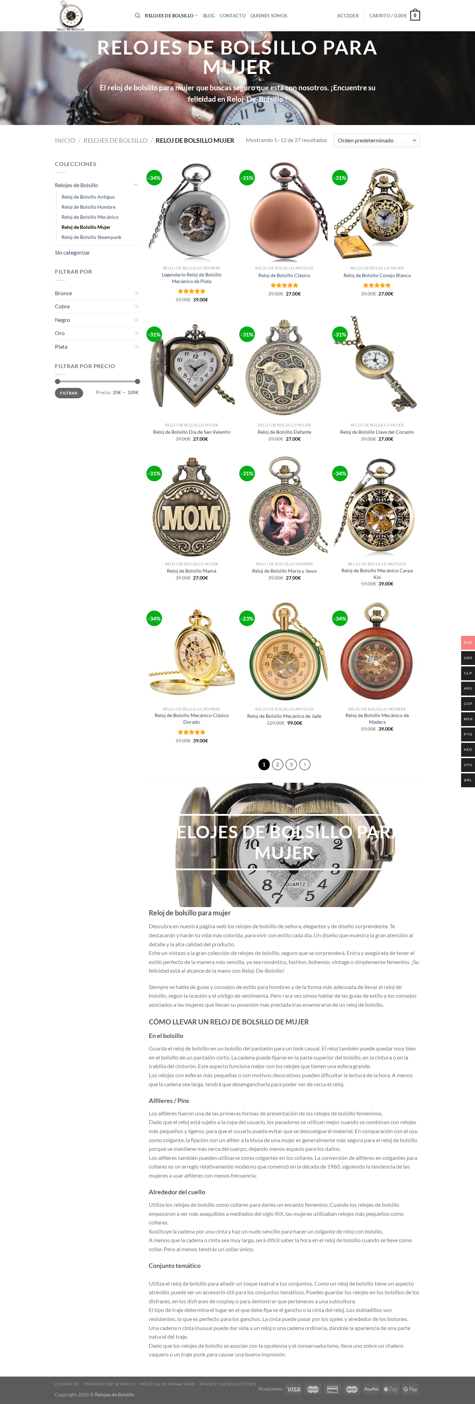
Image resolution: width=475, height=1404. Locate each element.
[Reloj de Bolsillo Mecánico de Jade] (284, 651)
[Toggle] (135, 185)
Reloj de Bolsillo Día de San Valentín (192, 432)
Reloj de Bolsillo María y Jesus (284, 571)
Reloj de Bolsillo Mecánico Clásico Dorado (192, 718)
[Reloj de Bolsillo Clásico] (284, 210)
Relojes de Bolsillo (169, 15)
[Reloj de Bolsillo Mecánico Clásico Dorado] (192, 651)
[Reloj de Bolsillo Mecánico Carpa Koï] (377, 506)
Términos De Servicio (109, 1384)
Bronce (63, 293)
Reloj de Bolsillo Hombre (88, 207)
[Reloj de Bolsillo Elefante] (284, 367)
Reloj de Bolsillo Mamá (191, 571)
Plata (61, 346)
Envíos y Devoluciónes (228, 1384)
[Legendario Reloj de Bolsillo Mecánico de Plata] (192, 210)
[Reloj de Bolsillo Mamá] (192, 506)
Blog (209, 15)
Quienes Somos (268, 15)
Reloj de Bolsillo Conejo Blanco (377, 275)
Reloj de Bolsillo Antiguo (88, 197)
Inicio (65, 140)
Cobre (62, 306)
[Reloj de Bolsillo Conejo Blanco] (377, 210)
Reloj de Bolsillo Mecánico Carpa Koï (377, 573)
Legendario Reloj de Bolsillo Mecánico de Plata (192, 278)
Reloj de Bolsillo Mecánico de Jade (284, 716)
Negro (62, 319)
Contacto (232, 15)
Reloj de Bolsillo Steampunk (91, 237)
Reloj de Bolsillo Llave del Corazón (377, 432)
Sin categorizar (72, 252)
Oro (60, 333)
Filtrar (69, 393)
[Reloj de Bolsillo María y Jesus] (284, 506)
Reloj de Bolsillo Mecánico (90, 217)
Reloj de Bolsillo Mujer (86, 227)
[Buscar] (137, 15)
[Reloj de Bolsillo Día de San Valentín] (192, 367)
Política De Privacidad (167, 1384)
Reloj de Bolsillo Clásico (284, 275)
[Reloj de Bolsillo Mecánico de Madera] (377, 651)
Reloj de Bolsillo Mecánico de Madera (377, 718)
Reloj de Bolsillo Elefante (284, 432)
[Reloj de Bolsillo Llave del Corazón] (377, 367)
